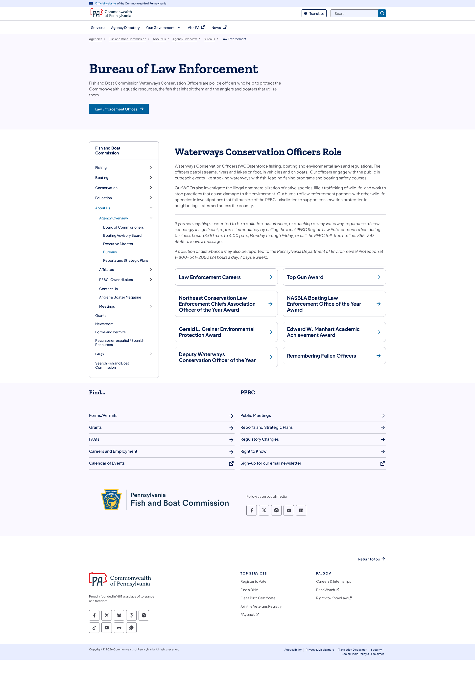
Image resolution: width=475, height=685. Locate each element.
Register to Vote (253, 581)
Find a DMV (249, 590)
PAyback (247, 614)
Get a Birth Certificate (258, 598)
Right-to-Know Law (332, 598)
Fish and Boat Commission (107, 150)
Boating (101, 177)
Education (103, 198)
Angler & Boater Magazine (120, 297)
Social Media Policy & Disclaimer (363, 653)
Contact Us (108, 288)
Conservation (106, 188)
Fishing (101, 167)
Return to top (369, 559)
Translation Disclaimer (352, 649)
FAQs (99, 354)
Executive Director (118, 243)
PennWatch (325, 590)
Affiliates (106, 269)
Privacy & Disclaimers (320, 649)
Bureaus (110, 252)
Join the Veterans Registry (261, 606)
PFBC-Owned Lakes (116, 280)
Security (376, 649)
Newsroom (104, 323)
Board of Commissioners (123, 227)
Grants (100, 315)
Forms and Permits (110, 332)
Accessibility (293, 649)
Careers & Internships (333, 581)
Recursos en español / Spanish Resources (119, 342)
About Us (102, 208)
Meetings (107, 306)
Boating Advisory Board (122, 235)
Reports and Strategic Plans (125, 260)
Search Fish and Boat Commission (112, 365)
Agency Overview (113, 218)
